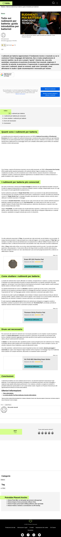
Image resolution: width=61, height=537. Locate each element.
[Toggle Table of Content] (8, 113)
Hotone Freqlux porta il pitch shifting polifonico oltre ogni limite (25, 503)
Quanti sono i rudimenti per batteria (14, 113)
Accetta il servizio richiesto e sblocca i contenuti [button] (50, 94)
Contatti (31, 527)
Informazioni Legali (22, 527)
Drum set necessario (10, 121)
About (2, 404)
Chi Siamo (53, 527)
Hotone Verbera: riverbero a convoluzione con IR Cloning (24, 505)
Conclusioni (7, 123)
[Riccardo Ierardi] (4, 409)
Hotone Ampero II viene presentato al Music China (22, 502)
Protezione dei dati (10, 527)
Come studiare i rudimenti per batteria (15, 118)
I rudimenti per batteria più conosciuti (15, 116)
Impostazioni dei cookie (42, 527)
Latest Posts (8, 404)
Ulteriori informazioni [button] (20, 94)
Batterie (3, 13)
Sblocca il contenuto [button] (50, 88)
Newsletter (30, 530)
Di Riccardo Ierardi (5, 38)
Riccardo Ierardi (13, 407)
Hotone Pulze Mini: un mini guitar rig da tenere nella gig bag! (25, 500)
